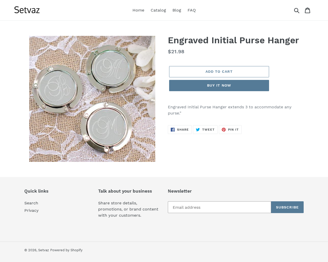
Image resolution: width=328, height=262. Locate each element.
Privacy (31, 210)
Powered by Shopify (66, 250)
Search (31, 203)
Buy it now (219, 85)
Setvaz (43, 250)
